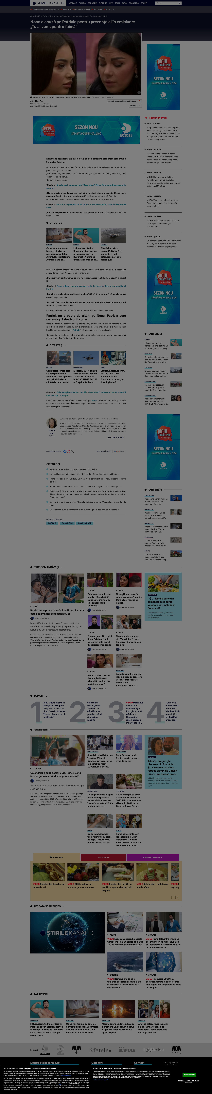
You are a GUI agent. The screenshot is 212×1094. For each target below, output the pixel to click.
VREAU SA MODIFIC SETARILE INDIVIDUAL (188, 1081)
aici (60, 1084)
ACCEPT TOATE (189, 1075)
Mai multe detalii (66, 1075)
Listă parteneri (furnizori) (100, 1080)
